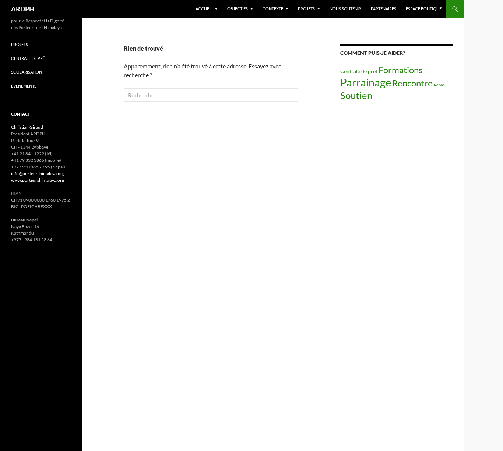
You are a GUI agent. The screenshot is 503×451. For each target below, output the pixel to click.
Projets (306, 8)
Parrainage (365, 82)
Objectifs (237, 8)
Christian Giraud (27, 127)
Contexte (273, 8)
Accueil (204, 8)
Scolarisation (26, 72)
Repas (439, 84)
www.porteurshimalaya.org (37, 180)
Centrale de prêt (358, 71)
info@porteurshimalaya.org (37, 173)
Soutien (356, 95)
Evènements (23, 86)
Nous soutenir (345, 8)
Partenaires (383, 8)
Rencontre (412, 83)
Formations (400, 69)
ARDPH (22, 9)
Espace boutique (424, 8)
